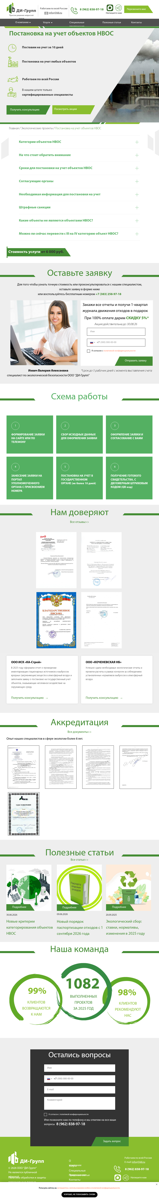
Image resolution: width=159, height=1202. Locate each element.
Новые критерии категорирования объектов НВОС (29, 928)
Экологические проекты (37, 128)
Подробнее (119, 907)
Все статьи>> (79, 859)
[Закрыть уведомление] (156, 1184)
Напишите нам (114, 13)
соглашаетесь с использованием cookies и (74, 1188)
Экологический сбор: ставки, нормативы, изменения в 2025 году (125, 928)
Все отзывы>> (79, 522)
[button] (136, 9)
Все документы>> (79, 732)
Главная (14, 128)
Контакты (136, 22)
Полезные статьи (111, 22)
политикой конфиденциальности (120, 351)
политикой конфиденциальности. (106, 1188)
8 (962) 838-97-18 (92, 9)
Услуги (46, 22)
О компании (22, 22)
